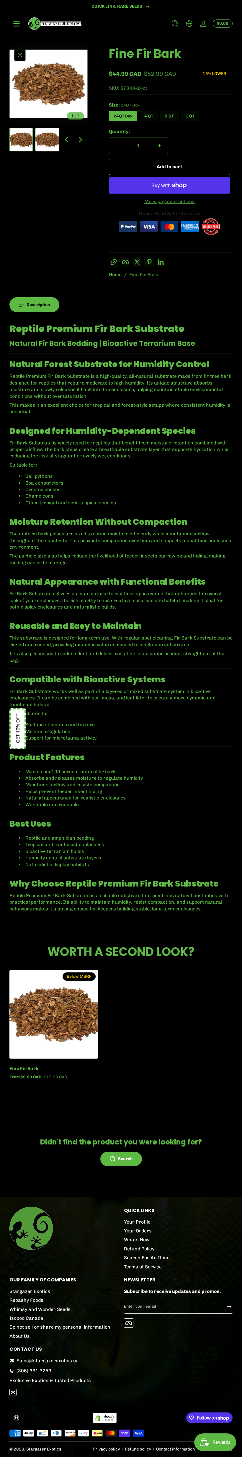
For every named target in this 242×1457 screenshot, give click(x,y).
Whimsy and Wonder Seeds (40, 1309)
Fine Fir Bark (143, 274)
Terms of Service (143, 1267)
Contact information (175, 1449)
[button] (175, 23)
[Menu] (16, 24)
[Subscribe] (227, 1306)
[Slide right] (80, 140)
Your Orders (138, 1231)
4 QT (148, 116)
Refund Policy (139, 1249)
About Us (19, 1336)
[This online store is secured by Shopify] (105, 1418)
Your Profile (137, 1222)
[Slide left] (66, 140)
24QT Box (123, 116)
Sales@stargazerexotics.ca (48, 1360)
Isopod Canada (26, 1318)
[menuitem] (178, 1222)
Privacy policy (106, 1449)
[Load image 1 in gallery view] (21, 139)
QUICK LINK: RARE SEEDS (116, 6)
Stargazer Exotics (29, 1291)
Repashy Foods (26, 1300)
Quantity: (119, 131)
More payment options (169, 201)
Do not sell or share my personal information (59, 1327)
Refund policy (138, 1449)
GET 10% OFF (17, 728)
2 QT (169, 116)
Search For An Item (146, 1257)
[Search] (175, 23)
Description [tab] (38, 304)
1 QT (190, 116)
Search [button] (125, 1158)
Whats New (137, 1239)
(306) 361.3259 (34, 1370)
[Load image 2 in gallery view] (47, 139)
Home (115, 274)
